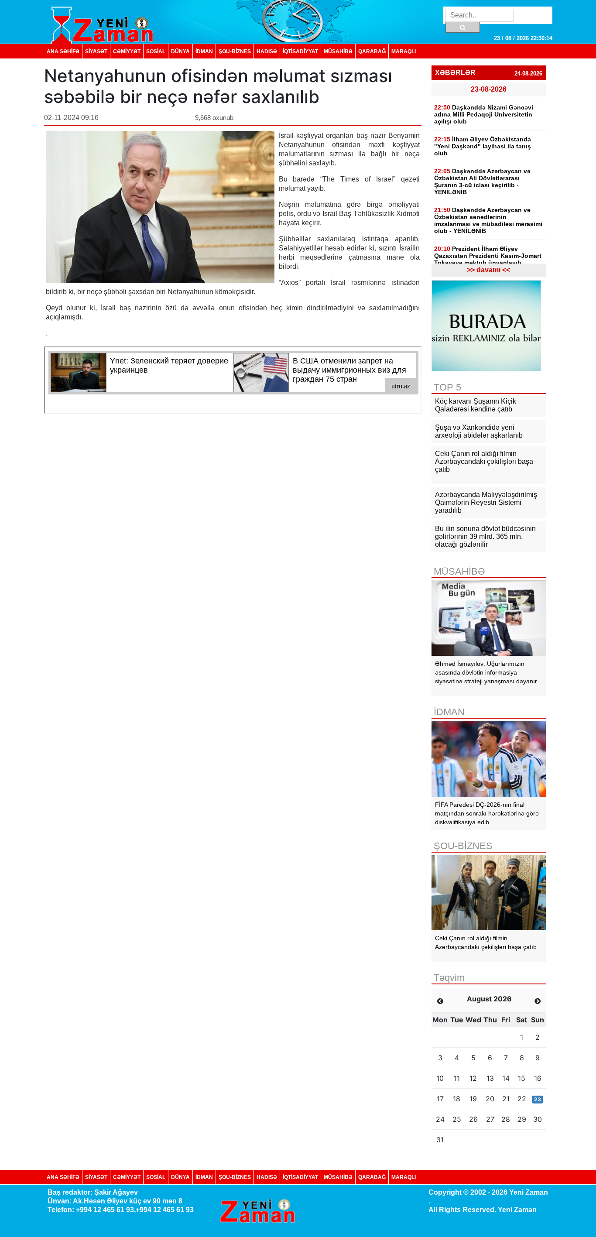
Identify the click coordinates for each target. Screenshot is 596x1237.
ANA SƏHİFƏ (63, 51)
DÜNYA (180, 51)
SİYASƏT (96, 51)
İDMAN (204, 51)
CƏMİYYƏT (126, 51)
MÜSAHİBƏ (338, 51)
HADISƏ (267, 51)
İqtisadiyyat (300, 51)
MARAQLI (403, 51)
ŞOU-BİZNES (235, 51)
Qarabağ (372, 51)
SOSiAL (155, 51)
